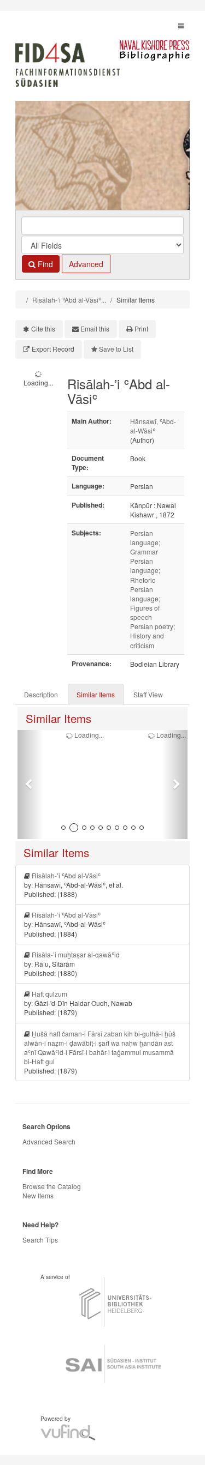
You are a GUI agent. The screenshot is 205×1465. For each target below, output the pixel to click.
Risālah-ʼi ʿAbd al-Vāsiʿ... (69, 299)
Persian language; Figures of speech (145, 603)
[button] (30, 784)
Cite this (43, 328)
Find (44, 263)
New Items (38, 1195)
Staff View (148, 694)
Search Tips (40, 1239)
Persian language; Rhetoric (145, 570)
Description (41, 694)
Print (141, 328)
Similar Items (96, 694)
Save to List (116, 348)
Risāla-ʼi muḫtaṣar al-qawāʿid (76, 954)
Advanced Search (48, 1141)
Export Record (53, 348)
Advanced (86, 263)
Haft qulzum (49, 993)
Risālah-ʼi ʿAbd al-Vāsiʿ (66, 875)
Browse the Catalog (51, 1186)
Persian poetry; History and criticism (152, 635)
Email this (94, 328)
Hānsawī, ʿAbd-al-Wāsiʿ (153, 426)
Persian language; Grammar (145, 542)
